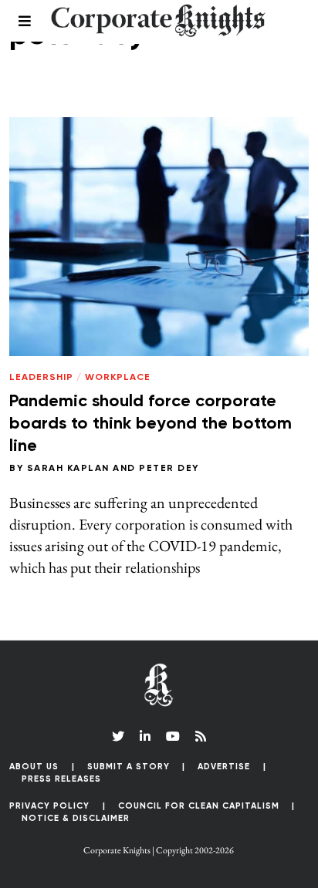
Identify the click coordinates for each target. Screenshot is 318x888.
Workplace (118, 377)
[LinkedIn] (145, 736)
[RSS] (200, 736)
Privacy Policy (49, 806)
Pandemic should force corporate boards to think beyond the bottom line (150, 423)
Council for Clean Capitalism (198, 806)
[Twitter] (118, 736)
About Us (34, 766)
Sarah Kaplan (68, 468)
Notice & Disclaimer (76, 818)
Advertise (224, 766)
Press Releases (61, 779)
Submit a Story (128, 766)
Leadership (41, 377)
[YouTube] (173, 736)
